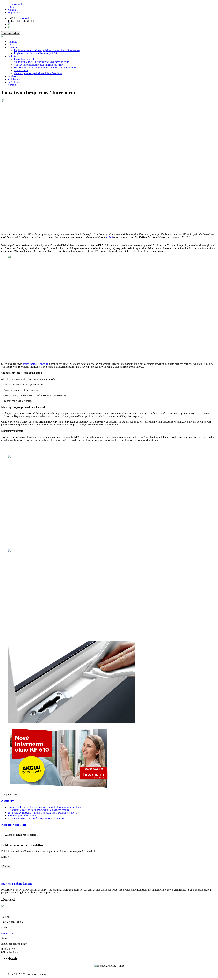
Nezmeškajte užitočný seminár (23, 815)
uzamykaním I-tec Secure (35, 363)
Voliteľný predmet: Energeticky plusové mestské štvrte (41, 61)
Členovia (12, 47)
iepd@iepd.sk (25, 18)
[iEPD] (2, 36)
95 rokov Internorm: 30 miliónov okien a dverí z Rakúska (37, 818)
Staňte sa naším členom (16, 883)
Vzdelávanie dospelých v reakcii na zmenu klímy (39, 64)
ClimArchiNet (21, 70)
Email (5, 856)
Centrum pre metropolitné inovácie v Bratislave (38, 73)
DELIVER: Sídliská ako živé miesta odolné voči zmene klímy (45, 67)
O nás (11, 6)
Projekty (12, 56)
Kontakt (12, 9)
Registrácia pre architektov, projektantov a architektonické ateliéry (47, 50)
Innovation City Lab (24, 59)
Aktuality (12, 41)
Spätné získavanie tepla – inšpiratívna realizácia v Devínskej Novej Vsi (43, 812)
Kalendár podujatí (13, 824)
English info (14, 12)
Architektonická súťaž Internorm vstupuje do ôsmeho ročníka (38, 810)
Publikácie (13, 76)
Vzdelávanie (14, 79)
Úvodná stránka (16, 4)
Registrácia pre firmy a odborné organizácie (36, 53)
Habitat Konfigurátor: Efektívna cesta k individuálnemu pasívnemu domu (44, 807)
